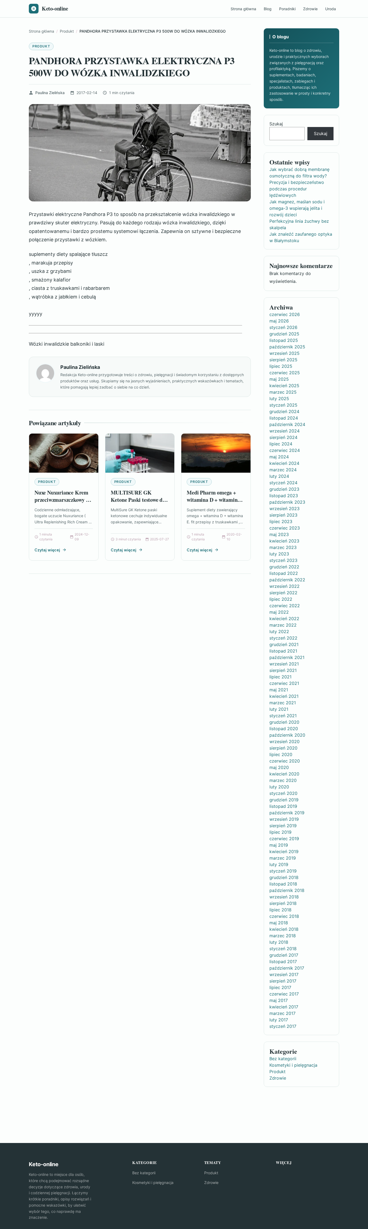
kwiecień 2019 (283, 851)
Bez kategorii (282, 1058)
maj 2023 (279, 534)
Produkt (41, 46)
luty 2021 (278, 709)
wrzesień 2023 (284, 508)
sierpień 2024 (283, 437)
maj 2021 (278, 689)
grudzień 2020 (284, 722)
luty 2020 (279, 786)
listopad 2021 (283, 651)
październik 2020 (287, 735)
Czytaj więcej (47, 550)
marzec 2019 (282, 858)
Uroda (330, 8)
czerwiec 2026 (284, 314)
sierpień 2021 (283, 670)
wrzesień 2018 (284, 897)
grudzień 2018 (283, 877)
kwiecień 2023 (284, 541)
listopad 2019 (283, 806)
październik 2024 (287, 424)
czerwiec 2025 (284, 372)
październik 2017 (286, 968)
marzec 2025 (283, 392)
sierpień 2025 (283, 359)
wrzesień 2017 (283, 974)
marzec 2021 (282, 702)
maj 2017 (278, 1000)
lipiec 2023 (280, 521)
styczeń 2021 (283, 715)
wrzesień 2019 (284, 819)
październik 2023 (287, 502)
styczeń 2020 (283, 793)
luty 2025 (279, 398)
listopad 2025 (283, 340)
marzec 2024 (283, 469)
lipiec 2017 (280, 987)
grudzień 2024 (284, 411)
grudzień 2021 (283, 644)
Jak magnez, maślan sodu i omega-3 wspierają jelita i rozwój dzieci (297, 208)
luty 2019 (278, 864)
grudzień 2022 (284, 566)
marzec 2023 (283, 547)
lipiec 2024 (280, 444)
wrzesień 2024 (284, 431)
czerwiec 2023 (284, 528)
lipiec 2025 (280, 366)
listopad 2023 (283, 495)
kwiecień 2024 (284, 463)
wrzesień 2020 (284, 741)
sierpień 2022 (283, 592)
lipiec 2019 (280, 832)
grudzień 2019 (283, 799)
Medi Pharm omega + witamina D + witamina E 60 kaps (216, 500)
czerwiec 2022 (284, 605)
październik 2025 (287, 346)
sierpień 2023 (283, 515)
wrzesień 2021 (284, 664)
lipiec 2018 (280, 909)
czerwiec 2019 (284, 838)
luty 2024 (279, 476)
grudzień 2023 (284, 489)
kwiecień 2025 (284, 385)
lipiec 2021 (280, 676)
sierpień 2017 (282, 981)
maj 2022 (279, 612)
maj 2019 (278, 845)
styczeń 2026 (283, 327)
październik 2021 (286, 657)
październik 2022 (287, 579)
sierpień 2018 (283, 903)
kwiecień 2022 (284, 618)
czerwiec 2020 (284, 761)
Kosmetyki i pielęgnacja (293, 1065)
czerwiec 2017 (284, 994)
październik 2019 (286, 812)
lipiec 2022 (280, 599)
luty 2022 (279, 631)
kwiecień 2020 (284, 774)
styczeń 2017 (282, 1026)
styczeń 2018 (283, 948)
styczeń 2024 (283, 482)
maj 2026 (279, 321)
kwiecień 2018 (283, 929)
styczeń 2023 (283, 560)
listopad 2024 (283, 418)
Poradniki (287, 8)
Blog (268, 8)
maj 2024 (279, 456)
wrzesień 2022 (284, 586)
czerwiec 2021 (284, 683)
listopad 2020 (283, 728)
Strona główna (243, 8)
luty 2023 (279, 554)
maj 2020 (279, 767)
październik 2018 (286, 890)
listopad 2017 (283, 961)
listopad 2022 (283, 573)
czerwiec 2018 (284, 916)
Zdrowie (310, 8)
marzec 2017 (282, 1013)
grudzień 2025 (284, 334)
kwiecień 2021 (283, 696)
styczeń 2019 (283, 871)
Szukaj (276, 123)
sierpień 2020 (283, 748)
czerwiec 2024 (284, 450)
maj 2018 (278, 922)
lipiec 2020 (280, 754)
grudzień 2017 (283, 955)
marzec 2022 (283, 625)
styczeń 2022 (283, 638)
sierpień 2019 (283, 825)
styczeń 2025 (283, 405)
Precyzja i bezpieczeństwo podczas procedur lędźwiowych (296, 189)
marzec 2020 (283, 780)
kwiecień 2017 (283, 1007)
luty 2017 (278, 1019)
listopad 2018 (283, 884)
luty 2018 (278, 942)
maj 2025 (279, 379)
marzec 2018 (282, 935)
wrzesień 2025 (284, 353)
